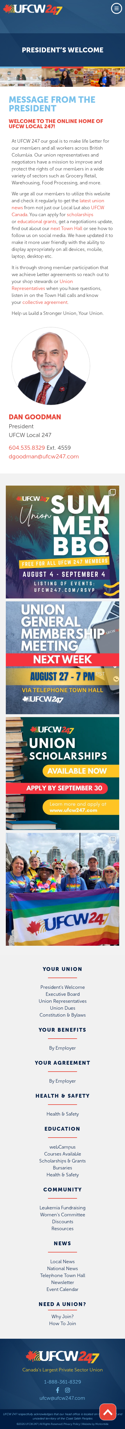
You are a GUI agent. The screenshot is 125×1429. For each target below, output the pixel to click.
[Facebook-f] (57, 1390)
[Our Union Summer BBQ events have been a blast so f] (62, 542)
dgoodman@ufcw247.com (44, 456)
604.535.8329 (27, 447)
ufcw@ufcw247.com (62, 1398)
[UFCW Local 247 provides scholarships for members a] (62, 773)
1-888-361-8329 (62, 1382)
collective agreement (44, 302)
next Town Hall (66, 228)
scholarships (80, 214)
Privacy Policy (72, 1424)
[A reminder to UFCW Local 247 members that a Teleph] (62, 657)
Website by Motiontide (95, 1424)
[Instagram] (67, 1390)
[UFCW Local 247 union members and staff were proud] (62, 889)
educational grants (36, 221)
